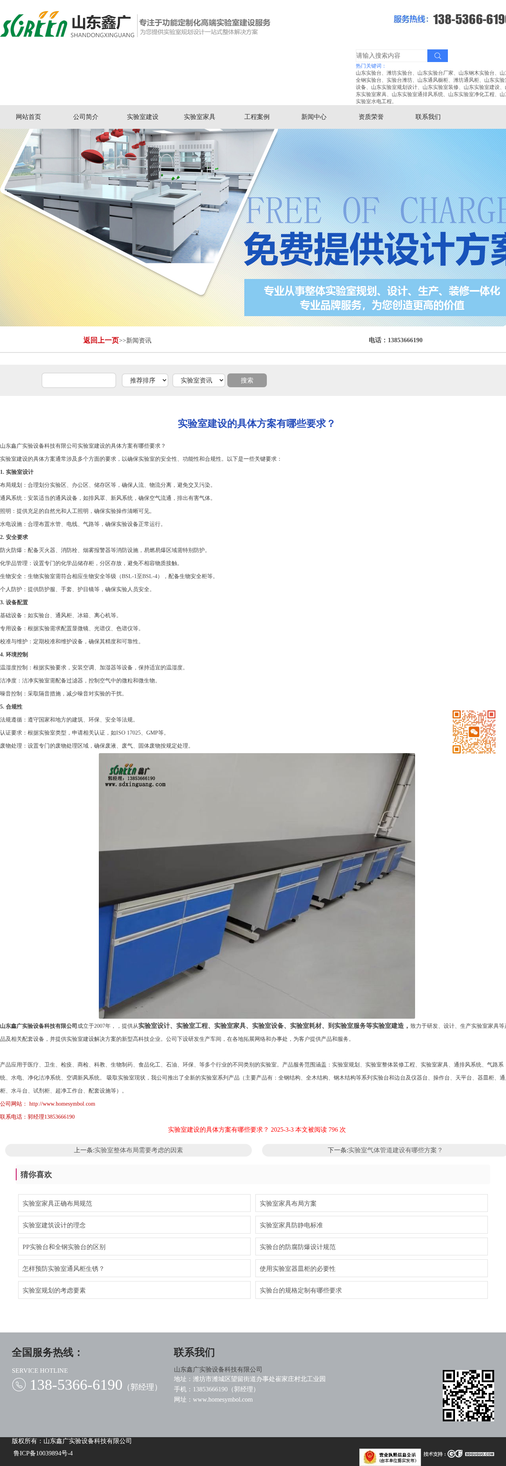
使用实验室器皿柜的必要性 (298, 1268)
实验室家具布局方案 (288, 1203)
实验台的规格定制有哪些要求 (301, 1290)
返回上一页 (101, 340)
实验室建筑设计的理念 (54, 1225)
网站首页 (28, 116)
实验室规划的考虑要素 (54, 1290)
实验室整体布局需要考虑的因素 (138, 1150)
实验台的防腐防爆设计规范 (298, 1247)
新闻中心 (314, 116)
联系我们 (428, 116)
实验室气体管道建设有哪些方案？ (395, 1150)
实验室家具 (199, 116)
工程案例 (257, 116)
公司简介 (85, 116)
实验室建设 (143, 116)
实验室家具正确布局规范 (57, 1203)
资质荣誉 (371, 116)
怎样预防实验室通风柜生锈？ (64, 1268)
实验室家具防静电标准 (291, 1225)
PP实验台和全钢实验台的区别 (64, 1247)
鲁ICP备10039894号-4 (43, 1453)
